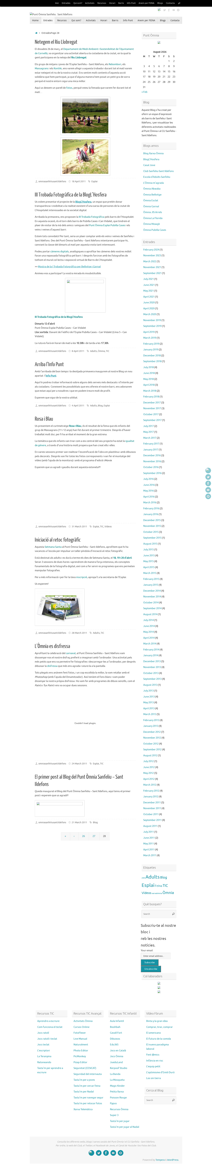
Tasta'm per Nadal (84, 1091)
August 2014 (150, 614)
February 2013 (151, 720)
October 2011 (151, 814)
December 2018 (152, 355)
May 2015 (148, 561)
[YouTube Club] (173, 9)
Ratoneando (44, 1062)
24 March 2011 (79, 763)
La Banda (115, 1074)
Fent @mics (152, 1054)
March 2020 (149, 314)
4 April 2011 (78, 405)
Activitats (89, 3)
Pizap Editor (80, 1062)
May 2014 (148, 632)
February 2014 (151, 649)
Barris (121, 3)
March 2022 (149, 261)
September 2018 (152, 361)
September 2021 (152, 273)
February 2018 (151, 396)
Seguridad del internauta (88, 1074)
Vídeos (108, 526)
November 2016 (152, 461)
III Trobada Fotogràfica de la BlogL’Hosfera (70, 195)
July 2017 (148, 426)
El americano (153, 1032)
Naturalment (81, 1044)
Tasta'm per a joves (84, 1080)
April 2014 (149, 637)
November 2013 (152, 667)
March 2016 (149, 502)
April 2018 (149, 385)
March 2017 (149, 438)
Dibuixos (115, 1038)
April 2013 (149, 708)
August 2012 (150, 755)
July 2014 (148, 620)
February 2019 (151, 343)
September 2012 (152, 749)
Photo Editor (81, 1050)
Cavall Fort (116, 1032)
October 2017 (151, 414)
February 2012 (151, 790)
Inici (57, 3)
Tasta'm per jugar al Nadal (124, 1127)
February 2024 (151, 249)
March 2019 (149, 337)
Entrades (66, 3)
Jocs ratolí (43, 1032)
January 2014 (150, 655)
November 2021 (152, 267)
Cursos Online (81, 1027)
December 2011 (152, 802)
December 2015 (152, 520)
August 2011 (150, 826)
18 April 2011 (79, 181)
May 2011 (148, 843)
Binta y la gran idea (157, 1021)
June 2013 (149, 696)
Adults (93, 351)
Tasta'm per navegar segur (88, 1097)
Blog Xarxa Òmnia (153, 153)
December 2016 (152, 455)
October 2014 (151, 602)
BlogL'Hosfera (151, 159)
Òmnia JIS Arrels (152, 212)
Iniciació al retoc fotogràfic (58, 540)
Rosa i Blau (44, 419)
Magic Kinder (117, 1085)
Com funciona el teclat (49, 1027)
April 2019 (149, 332)
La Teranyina (44, 1056)
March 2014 (149, 643)
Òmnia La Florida (152, 218)
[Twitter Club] (164, 9)
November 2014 (152, 596)
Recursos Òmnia (119, 1109)
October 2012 (151, 743)
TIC (107, 351)
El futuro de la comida (158, 1038)
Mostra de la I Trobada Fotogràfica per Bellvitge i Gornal (69, 266)
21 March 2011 (79, 822)
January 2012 (150, 796)
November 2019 (152, 320)
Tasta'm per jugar (120, 1121)
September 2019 (152, 326)
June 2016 (149, 485)
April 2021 (149, 296)
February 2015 (151, 579)
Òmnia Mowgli (151, 224)
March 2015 (149, 573)
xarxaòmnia (157, 893)
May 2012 (148, 773)
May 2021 (148, 290)
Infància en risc (154, 1060)
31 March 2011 (79, 526)
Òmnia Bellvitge (152, 194)
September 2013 (152, 679)
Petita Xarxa (117, 1091)
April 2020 (149, 308)
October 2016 (151, 467)
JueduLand (116, 1062)
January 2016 (150, 514)
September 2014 (152, 608)
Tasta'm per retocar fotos (88, 1103)
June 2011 (149, 837)
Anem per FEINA (146, 3)
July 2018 (148, 367)
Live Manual (80, 1038)
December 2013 (152, 661)
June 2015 (149, 555)
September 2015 (152, 537)
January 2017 (150, 449)
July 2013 (148, 690)
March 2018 (149, 390)
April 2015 (149, 567)
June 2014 (149, 626)
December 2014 (152, 590)
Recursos (101, 3)
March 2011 (149, 855)
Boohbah (115, 1027)
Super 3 (114, 1115)
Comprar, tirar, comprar (159, 1027)
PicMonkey (80, 1056)
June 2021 (149, 285)
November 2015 (152, 526)
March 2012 (149, 784)
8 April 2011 (78, 351)
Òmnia (101, 351)
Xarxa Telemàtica (83, 1109)
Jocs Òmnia (116, 1056)
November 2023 (152, 255)
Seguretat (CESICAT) (85, 1068)
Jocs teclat (43, 1044)
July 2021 (148, 279)
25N (143, 878)
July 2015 (148, 549)
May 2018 (148, 379)
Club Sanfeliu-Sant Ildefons (158, 171)
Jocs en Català (118, 1050)
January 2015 (150, 584)
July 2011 (148, 832)
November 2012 (152, 737)
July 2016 (148, 479)
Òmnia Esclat (150, 200)
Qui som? (77, 3)
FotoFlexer (80, 1032)
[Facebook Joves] (169, 9)
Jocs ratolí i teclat (47, 1038)
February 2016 (151, 508)
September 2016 (152, 473)
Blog (100, 405)
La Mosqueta (117, 1080)
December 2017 (152, 402)
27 (94, 836)
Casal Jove (149, 165)
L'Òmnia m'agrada (153, 183)
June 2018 (149, 373)
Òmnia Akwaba (151, 188)
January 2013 (150, 726)
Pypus (113, 1103)
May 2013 (148, 702)
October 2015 (151, 532)
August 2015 (150, 543)
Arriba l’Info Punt (49, 364)
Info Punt (131, 3)
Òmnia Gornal (151, 206)
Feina (158, 886)
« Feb (144, 92)
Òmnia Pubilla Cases (154, 230)
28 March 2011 (79, 633)
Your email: (147, 950)
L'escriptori (43, 1050)
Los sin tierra (153, 1078)
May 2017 (148, 432)
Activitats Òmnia (83, 1021)
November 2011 (152, 808)
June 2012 (149, 767)
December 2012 (152, 732)
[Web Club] (159, 9)
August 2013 (150, 685)
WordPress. (173, 1160)
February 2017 (151, 443)
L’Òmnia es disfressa (52, 646)
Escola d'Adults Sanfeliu (156, 177)
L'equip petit (153, 1066)
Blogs (160, 3)
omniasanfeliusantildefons (52, 181)
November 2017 (152, 408)
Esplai (94, 181)
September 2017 (152, 420)
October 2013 (151, 673)
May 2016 (148, 490)
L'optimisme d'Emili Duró (160, 1072)
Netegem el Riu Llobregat (56, 42)
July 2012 (148, 761)
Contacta (170, 3)
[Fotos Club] (178, 9)
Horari (112, 3)
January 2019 (150, 349)
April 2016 (149, 496)
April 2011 (149, 849)
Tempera (160, 1160)
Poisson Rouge (118, 1097)
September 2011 (152, 820)
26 (83, 836)
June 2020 (149, 302)
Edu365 (114, 1044)
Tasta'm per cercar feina (87, 1085)
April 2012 (149, 779)
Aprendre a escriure (48, 1021)
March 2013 (149, 714)
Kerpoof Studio (118, 1068)
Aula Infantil (117, 1021)
